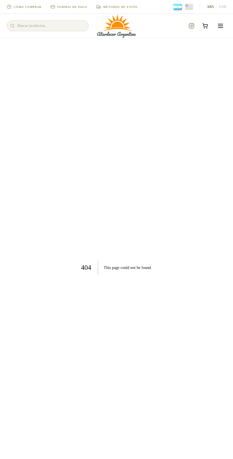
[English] (189, 7)
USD (222, 7)
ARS (210, 7)
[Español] (177, 7)
